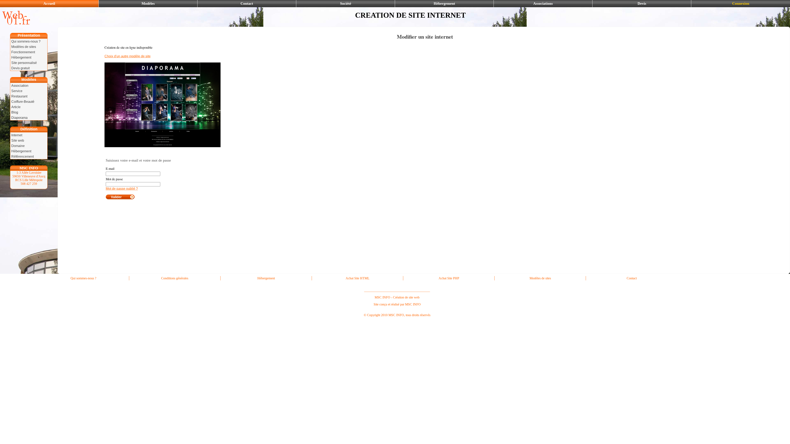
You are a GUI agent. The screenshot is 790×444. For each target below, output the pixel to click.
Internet (16, 135)
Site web (17, 140)
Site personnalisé (24, 63)
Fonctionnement (23, 52)
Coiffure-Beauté (22, 101)
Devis (642, 3)
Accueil (49, 3)
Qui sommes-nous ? (26, 41)
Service (16, 91)
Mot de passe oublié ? (122, 188)
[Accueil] (15, 24)
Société (345, 3)
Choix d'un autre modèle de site (128, 56)
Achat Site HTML (357, 278)
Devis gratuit (20, 68)
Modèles (148, 3)
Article (16, 107)
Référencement (22, 156)
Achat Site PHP (449, 278)
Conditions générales (174, 278)
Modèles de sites (23, 47)
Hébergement (444, 3)
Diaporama (19, 117)
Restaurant (19, 96)
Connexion (740, 3)
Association (19, 85)
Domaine (18, 146)
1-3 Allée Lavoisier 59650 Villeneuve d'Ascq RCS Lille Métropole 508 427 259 (28, 178)
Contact (246, 3)
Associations (543, 3)
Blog (14, 112)
